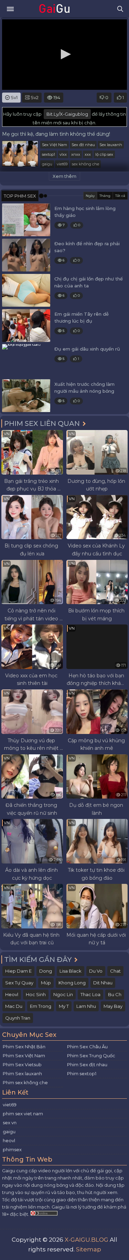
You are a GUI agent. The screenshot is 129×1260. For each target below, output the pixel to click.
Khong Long (72, 982)
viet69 (62, 164)
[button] (64, 54)
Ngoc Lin (63, 994)
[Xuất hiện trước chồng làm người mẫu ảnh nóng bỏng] (26, 395)
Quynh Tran (17, 1018)
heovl (9, 1140)
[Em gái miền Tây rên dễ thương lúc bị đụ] (26, 325)
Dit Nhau (102, 982)
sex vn (10, 1122)
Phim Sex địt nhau (87, 1064)
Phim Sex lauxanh (22, 1073)
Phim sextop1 (81, 1073)
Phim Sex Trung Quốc (91, 1055)
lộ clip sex (104, 154)
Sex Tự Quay (19, 982)
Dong (45, 971)
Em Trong (40, 1006)
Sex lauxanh (110, 144)
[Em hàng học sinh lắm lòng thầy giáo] (26, 219)
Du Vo (96, 971)
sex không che (85, 164)
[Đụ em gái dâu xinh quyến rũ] (26, 360)
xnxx (75, 154)
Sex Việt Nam (54, 144)
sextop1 (48, 154)
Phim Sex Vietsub (22, 1064)
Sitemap (88, 1249)
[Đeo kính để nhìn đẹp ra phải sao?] (26, 255)
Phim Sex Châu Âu (87, 1046)
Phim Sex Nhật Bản (24, 1046)
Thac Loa (90, 994)
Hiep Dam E (18, 971)
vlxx (63, 154)
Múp (46, 982)
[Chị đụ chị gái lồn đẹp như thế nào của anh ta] (26, 290)
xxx (88, 154)
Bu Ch (114, 994)
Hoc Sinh (36, 994)
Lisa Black (71, 971)
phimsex (12, 1149)
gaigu (47, 164)
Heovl (11, 994)
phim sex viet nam (23, 1113)
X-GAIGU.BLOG (86, 1239)
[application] (64, 54)
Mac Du (13, 1006)
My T (64, 1006)
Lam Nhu (86, 1006)
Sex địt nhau (83, 144)
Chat (115, 971)
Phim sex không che (25, 1082)
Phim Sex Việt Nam (24, 1055)
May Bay (113, 1006)
